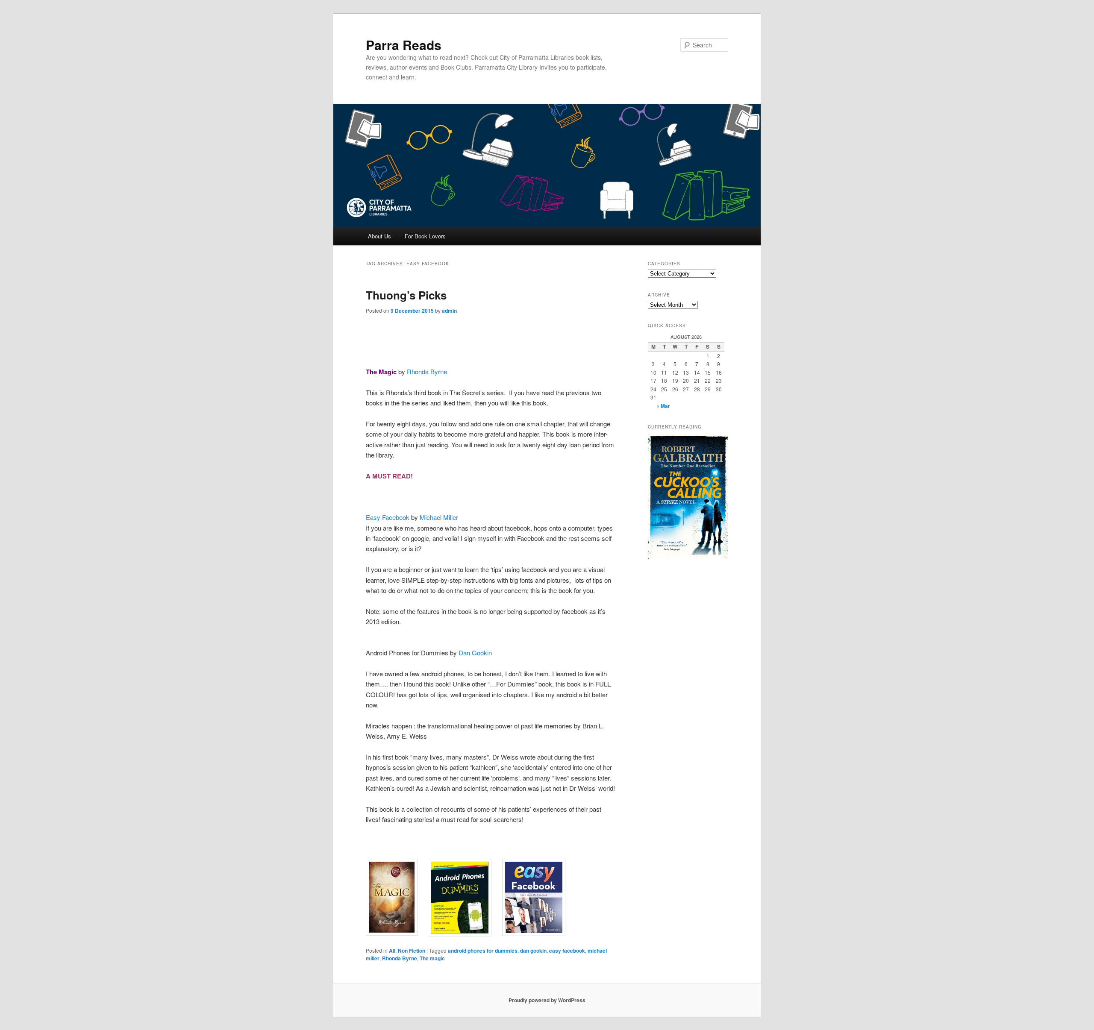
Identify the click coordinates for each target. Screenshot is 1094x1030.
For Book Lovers (425, 236)
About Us (379, 236)
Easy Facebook (388, 517)
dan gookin (533, 950)
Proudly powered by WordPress (547, 1000)
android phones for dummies (483, 950)
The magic (432, 958)
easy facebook (567, 950)
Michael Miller (439, 517)
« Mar (663, 406)
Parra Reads (403, 44)
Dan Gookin (475, 652)
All (392, 950)
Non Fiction (411, 950)
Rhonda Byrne (427, 371)
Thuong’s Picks (406, 295)
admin (449, 310)
